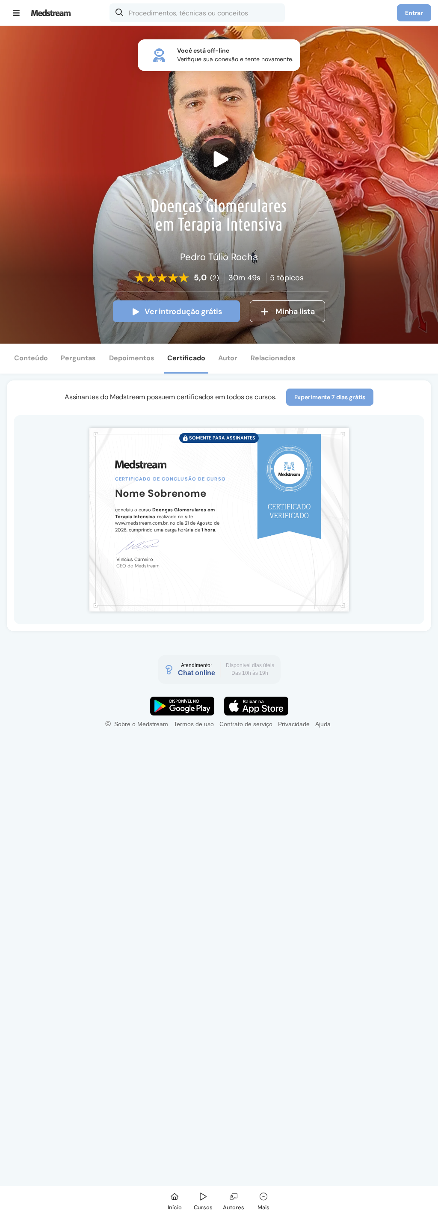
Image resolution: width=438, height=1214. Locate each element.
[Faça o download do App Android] (182, 706)
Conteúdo (31, 357)
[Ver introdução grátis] (219, 159)
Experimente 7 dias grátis (330, 397)
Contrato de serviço (245, 724)
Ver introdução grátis (183, 311)
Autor (227, 357)
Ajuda (323, 724)
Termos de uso (194, 724)
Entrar (414, 13)
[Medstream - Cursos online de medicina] (53, 13)
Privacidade (294, 724)
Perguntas (78, 357)
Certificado (186, 357)
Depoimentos (131, 357)
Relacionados (273, 357)
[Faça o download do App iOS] (256, 706)
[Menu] (16, 13)
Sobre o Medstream (141, 724)
